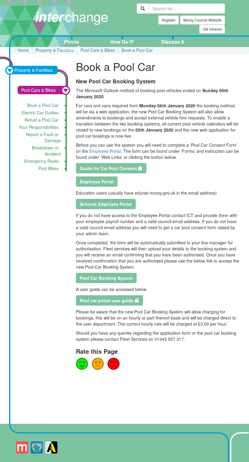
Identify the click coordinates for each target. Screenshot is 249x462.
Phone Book (70, 45)
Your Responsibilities (39, 127)
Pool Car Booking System (106, 278)
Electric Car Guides (40, 112)
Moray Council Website (202, 19)
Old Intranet (212, 29)
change (71, 15)
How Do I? (122, 41)
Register (169, 19)
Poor (113, 364)
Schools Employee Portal (106, 204)
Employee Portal (105, 151)
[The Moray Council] (37, 447)
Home (23, 50)
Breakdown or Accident (46, 151)
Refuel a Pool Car (42, 120)
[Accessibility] (51, 447)
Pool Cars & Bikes (97, 50)
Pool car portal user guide (107, 300)
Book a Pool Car (137, 50)
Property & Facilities (55, 50)
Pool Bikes (49, 168)
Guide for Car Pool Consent (108, 168)
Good (82, 364)
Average (98, 364)
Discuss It (172, 41)
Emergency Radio (41, 161)
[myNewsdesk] (22, 447)
